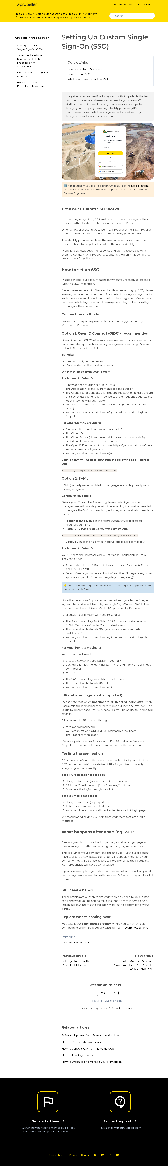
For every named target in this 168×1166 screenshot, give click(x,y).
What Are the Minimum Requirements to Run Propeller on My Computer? (133, 965)
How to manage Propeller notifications (30, 84)
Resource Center (79, 1155)
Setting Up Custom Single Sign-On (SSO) (30, 47)
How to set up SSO (78, 74)
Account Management (75, 942)
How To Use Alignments (77, 1055)
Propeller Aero (23, 13)
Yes (102, 993)
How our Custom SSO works (84, 69)
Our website (56, 1155)
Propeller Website (122, 4)
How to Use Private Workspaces (82, 1042)
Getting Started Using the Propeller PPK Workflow (66, 13)
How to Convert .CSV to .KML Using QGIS (88, 1048)
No (113, 993)
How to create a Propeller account (32, 74)
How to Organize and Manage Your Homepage (92, 1061)
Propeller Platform (30, 17)
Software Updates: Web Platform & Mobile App (92, 1035)
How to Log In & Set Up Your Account (67, 17)
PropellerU (144, 4)
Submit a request (122, 1008)
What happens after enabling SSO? (88, 79)
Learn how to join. (136, 927)
